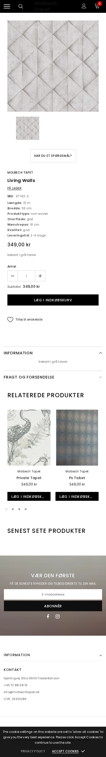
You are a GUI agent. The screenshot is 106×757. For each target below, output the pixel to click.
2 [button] (13, 509)
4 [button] (26, 509)
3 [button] (19, 509)
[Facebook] (48, 616)
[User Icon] (84, 6)
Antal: (12, 266)
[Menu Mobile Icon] (7, 6)
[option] (53, 66)
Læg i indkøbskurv (30, 496)
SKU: (10, 196)
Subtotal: (14, 287)
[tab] (45, 395)
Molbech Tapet (46, 6)
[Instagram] (57, 616)
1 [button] (6, 509)
